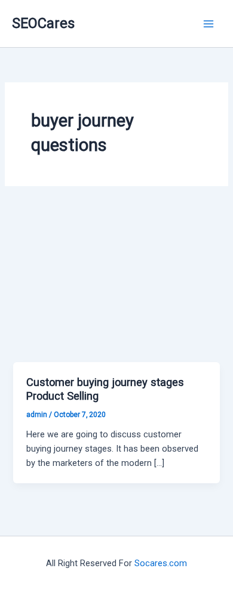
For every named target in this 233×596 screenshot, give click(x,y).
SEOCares (43, 23)
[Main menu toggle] (208, 23)
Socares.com (160, 563)
